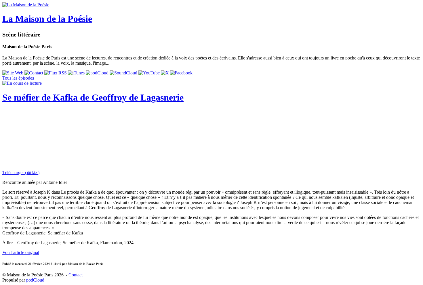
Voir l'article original (20, 252)
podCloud (35, 280)
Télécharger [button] (20, 172)
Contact (75, 274)
